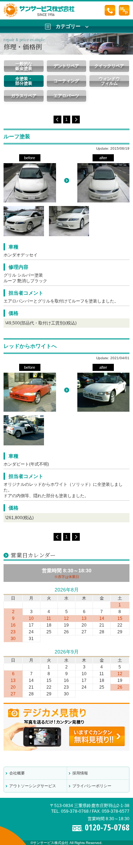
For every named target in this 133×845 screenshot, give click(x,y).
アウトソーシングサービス (32, 786)
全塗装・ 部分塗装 (23, 81)
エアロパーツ (66, 95)
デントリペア (66, 65)
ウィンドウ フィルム (109, 81)
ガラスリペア (24, 95)
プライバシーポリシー (91, 786)
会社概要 (17, 773)
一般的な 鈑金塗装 (23, 66)
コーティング (66, 80)
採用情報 (80, 773)
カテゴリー (68, 26)
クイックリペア (109, 65)
